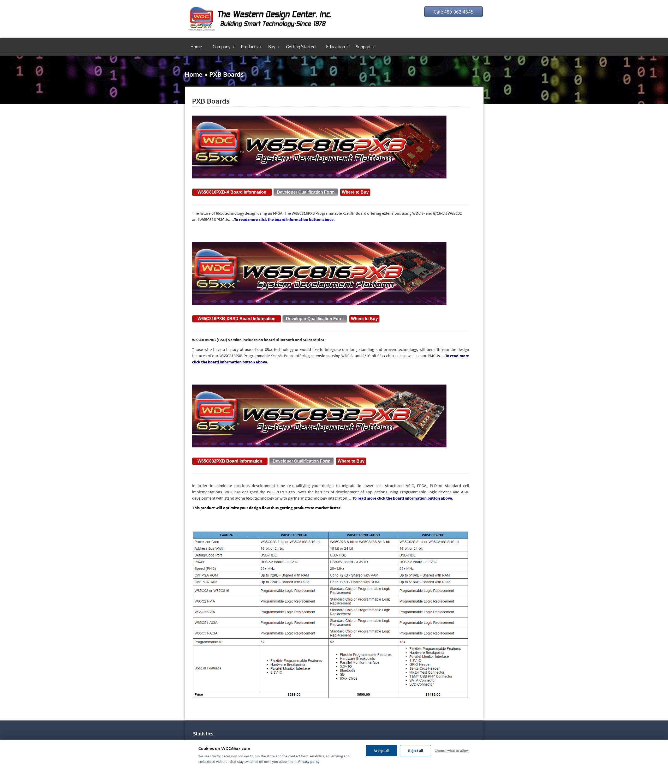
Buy (271, 46)
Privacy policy (309, 761)
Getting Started (300, 46)
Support (363, 46)
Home (196, 46)
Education (335, 46)
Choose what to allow (452, 750)
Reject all (415, 750)
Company (221, 46)
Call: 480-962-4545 (453, 11)
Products (249, 46)
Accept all (381, 750)
